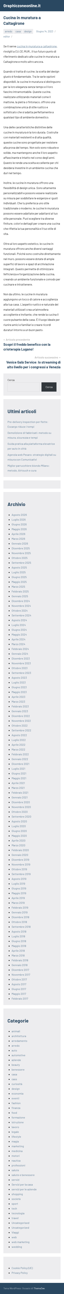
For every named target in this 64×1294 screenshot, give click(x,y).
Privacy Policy (20, 1272)
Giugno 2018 (19, 941)
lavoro (15, 1127)
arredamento (19, 1040)
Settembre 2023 (21, 672)
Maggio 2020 (19, 835)
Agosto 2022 (19, 735)
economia (17, 1093)
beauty (16, 1064)
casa (18, 31)
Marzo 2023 (18, 701)
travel (15, 1218)
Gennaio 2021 (20, 797)
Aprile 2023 (18, 696)
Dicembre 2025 (21, 548)
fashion (16, 1103)
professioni (18, 1165)
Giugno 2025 (19, 577)
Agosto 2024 (19, 620)
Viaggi (15, 1232)
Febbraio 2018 (20, 960)
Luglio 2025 (19, 572)
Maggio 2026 (19, 529)
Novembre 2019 (21, 864)
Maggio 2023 (19, 692)
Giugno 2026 (19, 524)
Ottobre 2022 (20, 725)
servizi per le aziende (24, 1189)
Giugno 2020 (19, 830)
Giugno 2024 (19, 629)
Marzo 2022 (18, 749)
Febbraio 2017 (20, 998)
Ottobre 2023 (19, 668)
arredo (8, 31)
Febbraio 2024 (20, 648)
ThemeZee (39, 1288)
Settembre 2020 (21, 816)
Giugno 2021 (19, 773)
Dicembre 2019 (20, 859)
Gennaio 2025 (20, 596)
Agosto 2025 (19, 567)
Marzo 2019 (18, 902)
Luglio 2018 (18, 936)
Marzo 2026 (18, 538)
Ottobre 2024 (20, 610)
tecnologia (18, 1213)
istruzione (18, 1122)
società (16, 1198)
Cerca (11, 379)
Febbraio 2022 (20, 754)
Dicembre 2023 (21, 658)
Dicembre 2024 (21, 601)
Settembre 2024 (21, 615)
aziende (16, 1060)
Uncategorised (20, 1222)
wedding (17, 1246)
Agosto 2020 (19, 821)
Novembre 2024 (21, 605)
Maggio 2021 (19, 778)
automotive (18, 1055)
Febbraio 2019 (20, 907)
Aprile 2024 (18, 639)
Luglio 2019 (18, 883)
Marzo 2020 (18, 845)
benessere (18, 1069)
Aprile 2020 (18, 840)
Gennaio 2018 (19, 965)
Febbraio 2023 (20, 706)
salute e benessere (23, 1174)
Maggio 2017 (19, 993)
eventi (15, 1098)
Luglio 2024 (19, 624)
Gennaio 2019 (19, 912)
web (14, 1237)
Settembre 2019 (21, 874)
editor (6, 36)
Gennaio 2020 (20, 854)
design (28, 31)
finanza (16, 1107)
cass (14, 1079)
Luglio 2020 (19, 826)
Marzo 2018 (18, 955)
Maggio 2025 (19, 581)
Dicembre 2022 (21, 715)
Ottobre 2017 (19, 979)
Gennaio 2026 (20, 543)
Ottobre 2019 (19, 869)
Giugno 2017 (19, 989)
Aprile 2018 (18, 950)
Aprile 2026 (18, 533)
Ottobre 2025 (19, 557)
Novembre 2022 (21, 720)
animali (16, 1031)
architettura (19, 1036)
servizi (15, 1179)
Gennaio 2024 (20, 653)
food (14, 1112)
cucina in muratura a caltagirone (37, 46)
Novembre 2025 (21, 553)
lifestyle (16, 1136)
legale (15, 1131)
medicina (17, 1151)
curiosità (17, 1083)
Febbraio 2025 (20, 591)
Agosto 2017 (19, 984)
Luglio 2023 (19, 682)
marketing (18, 1146)
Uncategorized (20, 1227)
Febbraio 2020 (20, 850)
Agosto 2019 (19, 878)
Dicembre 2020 (21, 802)
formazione (18, 1117)
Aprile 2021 (18, 783)
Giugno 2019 (19, 888)
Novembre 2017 (21, 974)
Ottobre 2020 (20, 811)
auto (14, 1050)
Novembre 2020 (21, 806)
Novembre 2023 (21, 663)
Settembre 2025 (21, 562)
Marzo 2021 (18, 787)
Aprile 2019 (18, 898)
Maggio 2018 (19, 945)
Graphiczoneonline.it (22, 5)
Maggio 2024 (19, 634)
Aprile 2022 (18, 744)
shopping (17, 1194)
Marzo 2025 (18, 586)
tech (14, 1208)
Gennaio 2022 (20, 759)
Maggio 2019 (19, 893)
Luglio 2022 (19, 739)
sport (15, 1203)
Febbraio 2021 (20, 792)
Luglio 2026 (19, 519)
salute (15, 1170)
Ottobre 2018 (19, 921)
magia (15, 1141)
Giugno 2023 (19, 687)
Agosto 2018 (19, 931)
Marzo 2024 (18, 644)
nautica (16, 1160)
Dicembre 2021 (20, 763)
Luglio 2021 (18, 768)
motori (16, 1155)
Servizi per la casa (22, 1184)
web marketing (21, 1242)
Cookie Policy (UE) (22, 1268)
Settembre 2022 (21, 730)
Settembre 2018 (21, 926)
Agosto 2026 (19, 514)
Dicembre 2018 (20, 917)
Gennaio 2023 (20, 711)
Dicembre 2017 (20, 969)
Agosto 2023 (19, 677)
